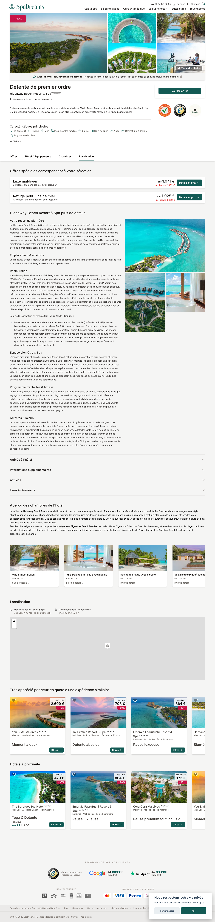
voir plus (14, 141)
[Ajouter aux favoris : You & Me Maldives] (13, 700)
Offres (14, 156)
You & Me (25, 732)
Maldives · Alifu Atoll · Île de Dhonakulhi (32, 99)
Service (75, 917)
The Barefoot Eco (28, 806)
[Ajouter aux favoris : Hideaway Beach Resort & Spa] (201, 16)
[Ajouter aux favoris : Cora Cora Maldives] (135, 774)
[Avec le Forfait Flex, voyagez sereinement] (181, 76)
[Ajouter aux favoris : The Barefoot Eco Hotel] (13, 774)
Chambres (65, 156)
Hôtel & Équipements (38, 156)
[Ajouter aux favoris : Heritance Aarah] (195, 700)
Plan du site (86, 917)
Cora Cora (146, 806)
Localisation (86, 156)
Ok (193, 911)
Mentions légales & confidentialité (53, 917)
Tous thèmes (197, 8)
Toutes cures (178, 8)
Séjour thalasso (110, 8)
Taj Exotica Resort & (89, 732)
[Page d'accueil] (28, 6)
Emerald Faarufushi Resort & (152, 734)
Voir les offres (180, 90)
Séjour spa (90, 8)
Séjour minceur (157, 8)
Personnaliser (167, 911)
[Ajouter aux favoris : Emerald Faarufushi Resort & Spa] (135, 700)
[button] (107, 646)
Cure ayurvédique (134, 8)
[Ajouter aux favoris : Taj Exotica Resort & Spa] (74, 700)
